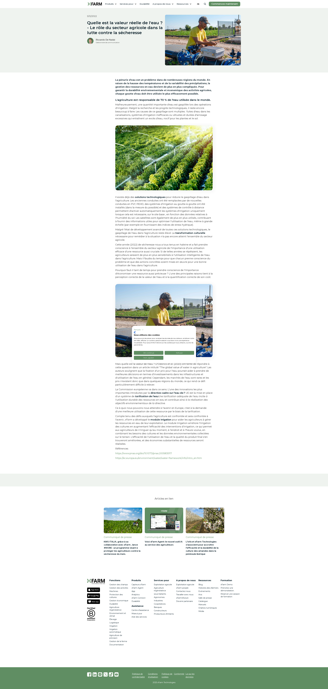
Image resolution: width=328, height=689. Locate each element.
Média (201, 611)
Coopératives (160, 604)
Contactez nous (183, 591)
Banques (158, 607)
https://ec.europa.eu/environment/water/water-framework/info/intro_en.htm (158, 458)
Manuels (202, 604)
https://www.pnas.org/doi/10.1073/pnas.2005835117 (143, 453)
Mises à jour (137, 613)
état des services (139, 617)
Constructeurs (160, 610)
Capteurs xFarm (139, 584)
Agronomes (159, 597)
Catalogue (203, 601)
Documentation (116, 645)
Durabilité (145, 4)
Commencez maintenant (224, 4)
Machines (113, 591)
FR (198, 4)
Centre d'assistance (140, 610)
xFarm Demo (227, 584)
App (133, 591)
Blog (200, 584)
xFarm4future (182, 598)
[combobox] (198, 4)
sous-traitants (160, 594)
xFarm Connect (138, 598)
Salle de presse (205, 598)
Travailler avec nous (184, 594)
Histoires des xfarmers (208, 588)
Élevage (113, 619)
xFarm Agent (137, 588)
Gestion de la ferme (118, 641)
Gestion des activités (118, 588)
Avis (200, 594)
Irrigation (113, 626)
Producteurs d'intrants (164, 614)
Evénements (204, 591)
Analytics (136, 594)
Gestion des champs (118, 584)
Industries (158, 600)
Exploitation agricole (163, 584)
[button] (111, 4)
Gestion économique (118, 600)
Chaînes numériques (207, 608)
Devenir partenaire (184, 601)
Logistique (114, 622)
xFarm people (182, 588)
